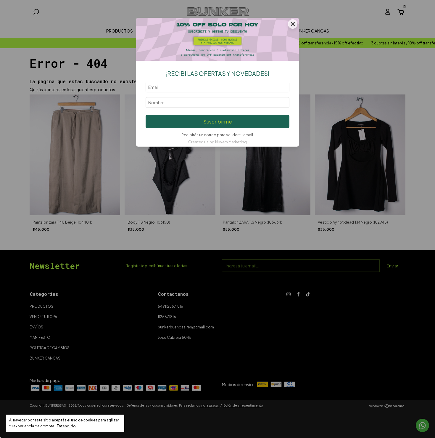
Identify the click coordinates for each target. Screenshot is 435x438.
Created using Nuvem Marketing (217, 141)
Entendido (66, 426)
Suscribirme (217, 121)
